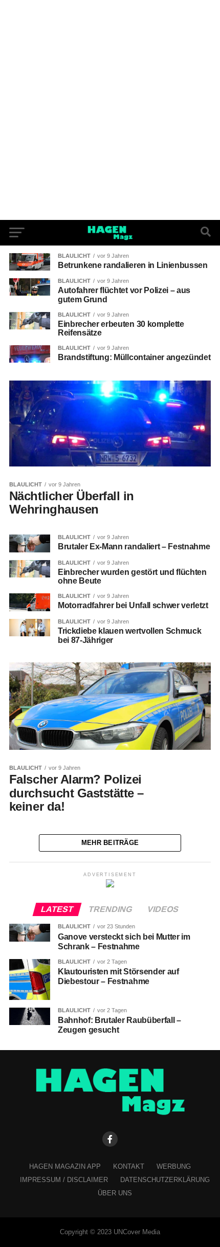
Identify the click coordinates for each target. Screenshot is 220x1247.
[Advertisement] (110, 110)
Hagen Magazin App (65, 1166)
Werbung (174, 1166)
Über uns (115, 1193)
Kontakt (128, 1166)
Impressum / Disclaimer (64, 1180)
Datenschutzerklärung (165, 1180)
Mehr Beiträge (110, 843)
